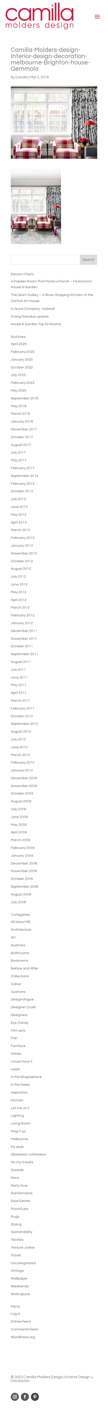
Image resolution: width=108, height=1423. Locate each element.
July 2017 (18, 452)
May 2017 (18, 460)
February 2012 (22, 615)
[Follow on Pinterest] (35, 1397)
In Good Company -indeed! (33, 309)
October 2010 (22, 716)
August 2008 (21, 894)
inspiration (19, 1092)
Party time (19, 1185)
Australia (18, 945)
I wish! (15, 1069)
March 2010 (20, 755)
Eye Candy (19, 1023)
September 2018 (24, 398)
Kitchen (17, 1100)
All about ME (20, 922)
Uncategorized (23, 1263)
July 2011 (18, 669)
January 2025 (22, 359)
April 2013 (19, 522)
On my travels (22, 1162)
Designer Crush (23, 1007)
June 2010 (19, 747)
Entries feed (21, 1321)
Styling (16, 1224)
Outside (17, 1170)
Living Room (21, 1123)
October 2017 (22, 437)
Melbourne (19, 1139)
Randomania (21, 1193)
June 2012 (19, 584)
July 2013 (18, 499)
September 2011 (24, 654)
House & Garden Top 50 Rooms (36, 324)
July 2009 (18, 809)
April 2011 (19, 693)
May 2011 (18, 685)
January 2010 (22, 770)
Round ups (19, 1209)
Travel (16, 1255)
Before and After (24, 968)
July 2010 (18, 739)
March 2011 (20, 700)
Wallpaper (19, 1278)
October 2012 (22, 561)
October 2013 (22, 491)
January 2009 (22, 855)
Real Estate (20, 1201)
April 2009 (19, 832)
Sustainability (21, 1232)
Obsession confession (28, 1154)
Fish (14, 1038)
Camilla (21, 77)
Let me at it (20, 1108)
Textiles (17, 1240)
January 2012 (22, 623)
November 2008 (24, 871)
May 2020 (18, 390)
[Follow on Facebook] (25, 1397)
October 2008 (22, 879)
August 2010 (21, 731)
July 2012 (18, 576)
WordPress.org (23, 1337)
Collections (20, 976)
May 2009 (18, 825)
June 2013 (19, 507)
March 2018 (20, 414)
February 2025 (22, 352)
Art (13, 937)
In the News (20, 1085)
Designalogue (22, 999)
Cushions (18, 992)
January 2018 (22, 421)
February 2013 (22, 538)
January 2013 (22, 545)
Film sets (18, 1030)
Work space (20, 1294)
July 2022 (18, 375)
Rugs (15, 1216)
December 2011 (24, 631)
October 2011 (22, 646)
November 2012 (24, 553)
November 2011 (24, 639)
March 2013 (20, 530)
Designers (19, 1015)
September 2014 (24, 476)
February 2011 (22, 708)
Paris (15, 1178)
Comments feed (24, 1329)
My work (17, 1147)
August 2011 (21, 662)
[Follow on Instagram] (15, 1397)
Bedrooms (19, 960)
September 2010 (24, 724)
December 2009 (24, 778)
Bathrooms (20, 953)
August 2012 (21, 569)
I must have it (21, 1061)
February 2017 (22, 468)
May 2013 (18, 514)
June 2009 (19, 817)
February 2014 (22, 483)
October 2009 (22, 793)
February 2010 (22, 762)
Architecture (21, 929)
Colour (16, 984)
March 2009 (20, 840)
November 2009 (24, 786)
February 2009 (22, 848)
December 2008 (24, 863)
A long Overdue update (30, 316)
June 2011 (19, 677)
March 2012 (20, 607)
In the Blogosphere (26, 1077)
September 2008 (24, 886)
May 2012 (18, 592)
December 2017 (24, 429)
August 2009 (21, 801)
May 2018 (18, 406)
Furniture (18, 1046)
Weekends (20, 1286)
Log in (15, 1314)
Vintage (17, 1270)
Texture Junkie (23, 1247)
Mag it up (18, 1131)
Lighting (17, 1115)
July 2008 (18, 902)
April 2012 (19, 600)
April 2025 (19, 344)
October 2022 (22, 367)
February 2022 (22, 383)
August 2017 (21, 445)
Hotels (16, 1054)
